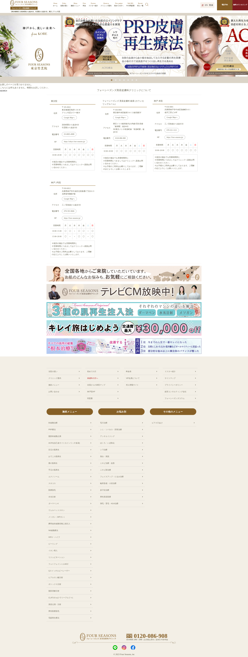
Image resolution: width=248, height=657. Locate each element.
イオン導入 (52, 551)
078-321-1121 (172, 130)
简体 (211, 5)
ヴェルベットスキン (56, 510)
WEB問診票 (130, 4)
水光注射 (52, 497)
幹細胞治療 (52, 423)
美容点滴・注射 (54, 604)
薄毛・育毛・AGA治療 (109, 503)
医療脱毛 (52, 490)
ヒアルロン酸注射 (55, 577)
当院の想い (64, 4)
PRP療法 (52, 429)
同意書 (90, 398)
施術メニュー (75, 4)
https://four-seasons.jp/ (175, 137)
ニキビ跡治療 (105, 470)
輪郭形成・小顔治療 (108, 483)
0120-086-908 (120, 138)
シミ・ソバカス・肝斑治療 (111, 429)
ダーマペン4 (53, 503)
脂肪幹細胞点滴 (54, 436)
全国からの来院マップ (96, 385)
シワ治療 (103, 450)
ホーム (55, 4)
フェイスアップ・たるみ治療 (112, 477)
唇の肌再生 (52, 463)
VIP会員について (133, 378)
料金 (84, 4)
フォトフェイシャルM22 (58, 564)
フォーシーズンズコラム (175, 398)
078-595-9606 (69, 211)
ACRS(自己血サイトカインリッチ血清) (64, 443)
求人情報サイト (132, 385)
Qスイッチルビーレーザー (59, 571)
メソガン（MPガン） (57, 517)
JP (203, 5)
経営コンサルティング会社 (175, 392)
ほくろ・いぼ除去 (107, 443)
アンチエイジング (107, 436)
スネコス (52, 483)
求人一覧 (140, 4)
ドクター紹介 (93, 4)
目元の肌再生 (53, 450)
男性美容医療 (105, 497)
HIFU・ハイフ (54, 537)
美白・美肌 (104, 456)
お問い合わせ (53, 392)
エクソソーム (53, 477)
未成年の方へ (92, 378)
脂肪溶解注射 (53, 591)
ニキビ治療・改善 (107, 463)
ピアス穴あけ (157, 423)
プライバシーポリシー (174, 385)
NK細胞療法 (53, 530)
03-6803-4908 (69, 134)
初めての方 (91, 371)
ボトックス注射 (54, 584)
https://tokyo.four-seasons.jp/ (74, 141)
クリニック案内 (106, 4)
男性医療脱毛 (53, 611)
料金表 (128, 371)
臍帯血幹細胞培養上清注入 (59, 524)
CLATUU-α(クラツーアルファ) (60, 598)
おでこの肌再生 (54, 456)
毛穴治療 (103, 423)
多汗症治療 (104, 490)
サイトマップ (170, 378)
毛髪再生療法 (53, 618)
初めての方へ (118, 4)
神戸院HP (91, 392)
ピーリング (52, 544)
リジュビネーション (56, 557)
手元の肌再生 (53, 470)
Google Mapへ (69, 118)
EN (206, 5)
